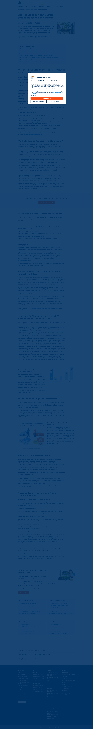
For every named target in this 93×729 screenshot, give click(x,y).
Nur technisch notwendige (38, 101)
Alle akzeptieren (47, 98)
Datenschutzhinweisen (56, 92)
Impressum (35, 93)
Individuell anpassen (55, 101)
